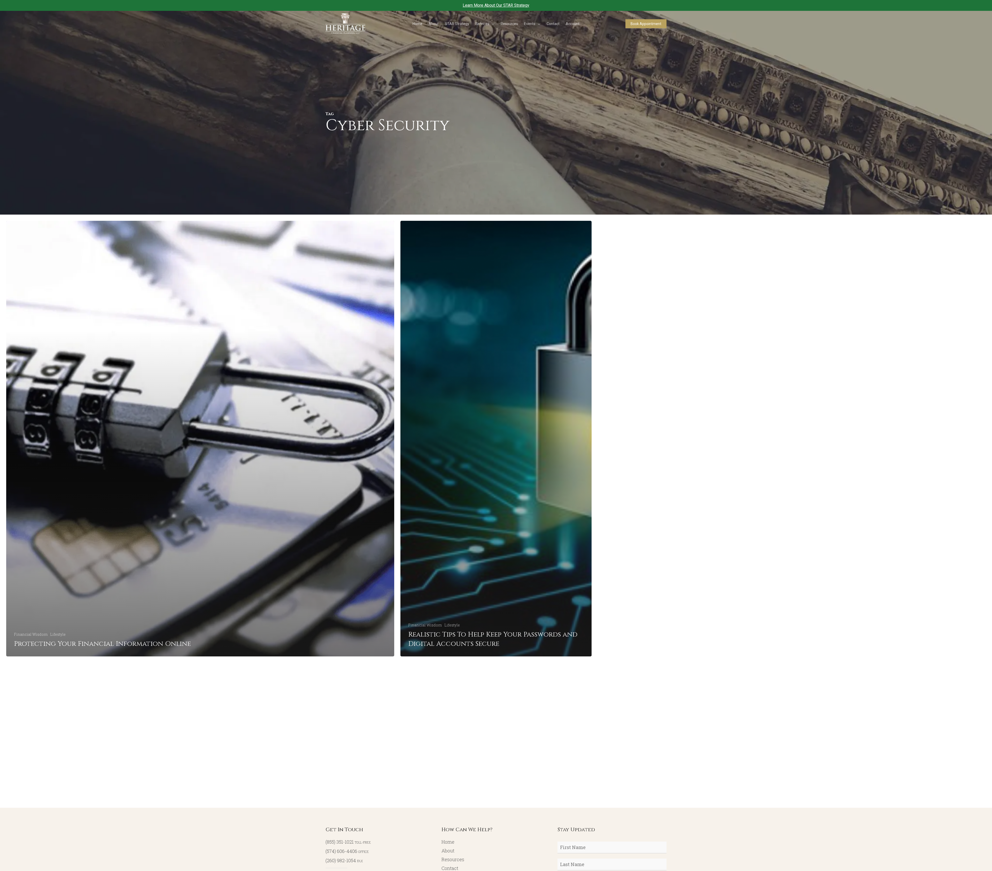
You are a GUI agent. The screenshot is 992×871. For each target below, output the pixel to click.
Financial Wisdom (31, 634)
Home (447, 842)
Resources (452, 859)
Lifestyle (58, 634)
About (447, 851)
